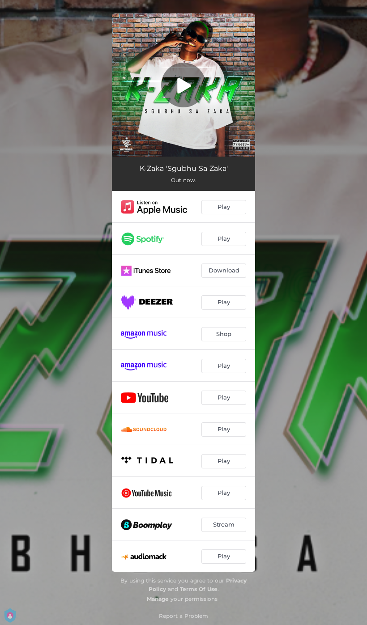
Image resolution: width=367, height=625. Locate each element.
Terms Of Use (199, 589)
